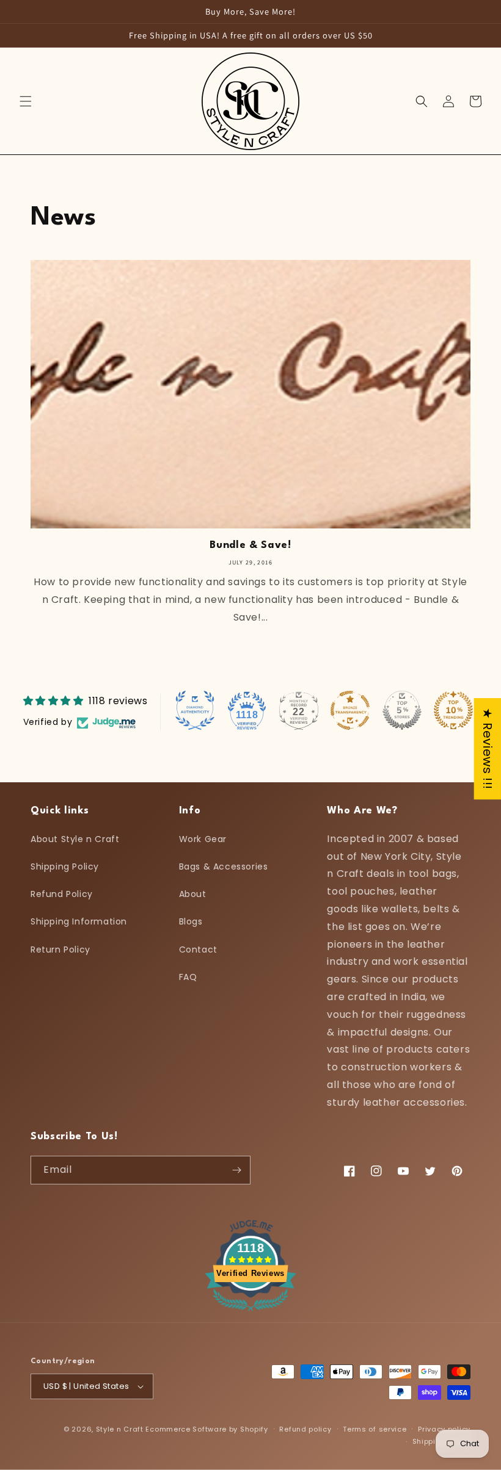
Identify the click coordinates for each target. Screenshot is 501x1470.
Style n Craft (120, 1429)
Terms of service (374, 1429)
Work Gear (203, 839)
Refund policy (305, 1429)
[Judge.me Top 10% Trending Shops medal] (453, 710)
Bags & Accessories (223, 866)
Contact (198, 949)
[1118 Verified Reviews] (250, 1313)
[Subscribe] (236, 1170)
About (193, 894)
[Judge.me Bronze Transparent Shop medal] (350, 710)
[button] (25, 101)
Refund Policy (62, 894)
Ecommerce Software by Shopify (206, 1429)
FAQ (188, 977)
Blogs (191, 921)
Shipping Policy (65, 866)
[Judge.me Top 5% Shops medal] (402, 710)
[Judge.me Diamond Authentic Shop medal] (194, 710)
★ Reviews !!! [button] (487, 749)
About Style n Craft (75, 839)
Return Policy (60, 949)
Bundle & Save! (250, 545)
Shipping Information (79, 921)
